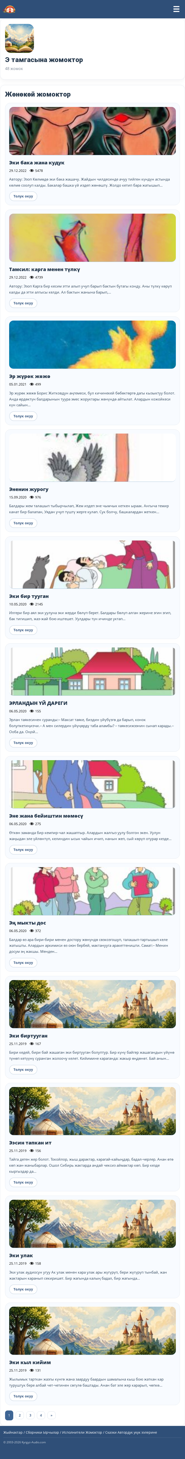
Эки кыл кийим (30, 1362)
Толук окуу (23, 196)
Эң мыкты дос (27, 923)
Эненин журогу (28, 489)
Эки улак (21, 1255)
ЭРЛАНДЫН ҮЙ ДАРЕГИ (38, 703)
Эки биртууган (28, 1036)
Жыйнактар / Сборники (22, 1432)
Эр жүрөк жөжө (29, 376)
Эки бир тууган (29, 596)
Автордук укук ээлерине (137, 1432)
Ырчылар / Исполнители (64, 1432)
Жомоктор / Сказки (101, 1432)
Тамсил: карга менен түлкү (44, 269)
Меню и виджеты (176, 9)
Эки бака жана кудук (37, 163)
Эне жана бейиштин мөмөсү (46, 816)
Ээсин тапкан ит (30, 1143)
